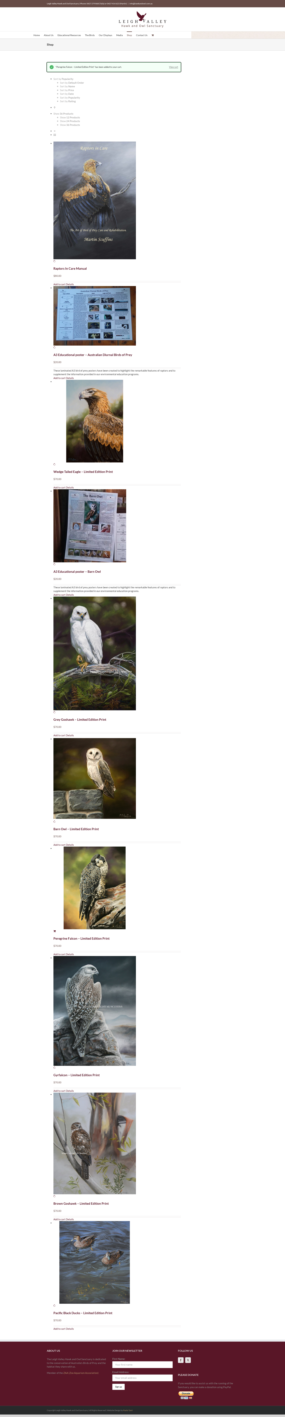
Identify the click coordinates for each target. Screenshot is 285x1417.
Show (70, 117)
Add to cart (59, 284)
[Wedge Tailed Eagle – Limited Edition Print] (117, 423)
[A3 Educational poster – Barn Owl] (117, 527)
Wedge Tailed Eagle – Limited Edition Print (83, 472)
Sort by (72, 82)
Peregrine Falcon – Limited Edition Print (81, 938)
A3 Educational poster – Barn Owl (77, 571)
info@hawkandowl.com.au (141, 3)
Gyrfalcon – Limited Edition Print (76, 1075)
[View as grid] (54, 130)
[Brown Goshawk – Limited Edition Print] (117, 1145)
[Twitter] (188, 1360)
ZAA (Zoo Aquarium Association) (81, 1372)
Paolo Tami (128, 1410)
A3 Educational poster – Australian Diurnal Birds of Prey (92, 355)
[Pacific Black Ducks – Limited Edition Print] (117, 1264)
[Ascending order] (54, 107)
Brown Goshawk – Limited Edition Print (81, 1203)
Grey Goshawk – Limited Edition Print (79, 719)
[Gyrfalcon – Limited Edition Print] (117, 1013)
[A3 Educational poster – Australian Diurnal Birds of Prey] (117, 317)
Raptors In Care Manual (70, 268)
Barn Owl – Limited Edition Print (76, 829)
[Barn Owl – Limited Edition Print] (117, 780)
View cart (173, 67)
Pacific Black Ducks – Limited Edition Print (82, 1313)
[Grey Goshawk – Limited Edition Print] (117, 655)
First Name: (118, 1358)
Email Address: (120, 1372)
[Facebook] (181, 1360)
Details (70, 284)
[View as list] (54, 134)
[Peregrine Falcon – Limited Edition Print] (117, 890)
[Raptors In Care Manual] (117, 202)
